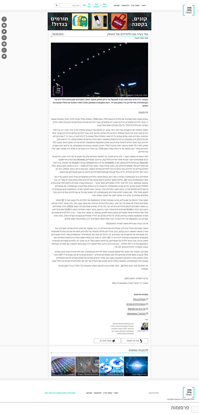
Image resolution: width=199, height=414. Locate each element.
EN (84, 5)
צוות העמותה (96, 5)
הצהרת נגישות (154, 393)
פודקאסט (125, 5)
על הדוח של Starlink (136, 308)
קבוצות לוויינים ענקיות (135, 303)
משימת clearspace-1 (136, 313)
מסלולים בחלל (139, 299)
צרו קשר (89, 5)
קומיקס (117, 5)
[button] (56, 5)
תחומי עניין (135, 5)
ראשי (144, 5)
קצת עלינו (105, 5)
